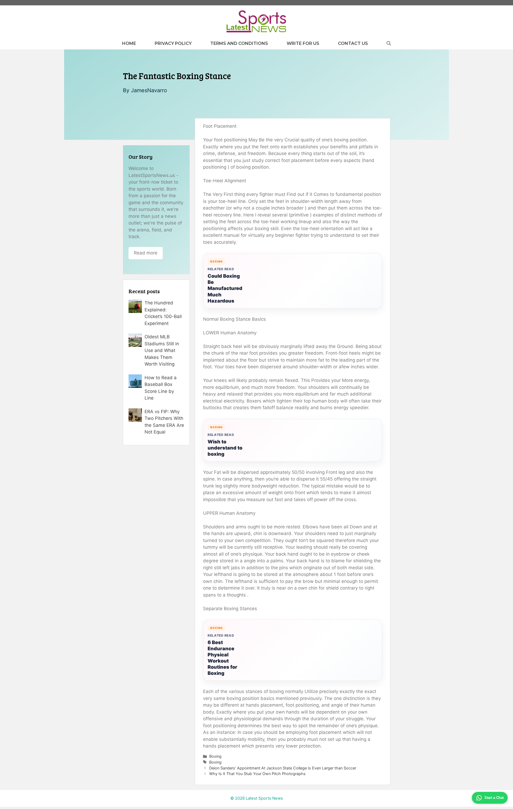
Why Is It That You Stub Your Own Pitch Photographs (257, 773)
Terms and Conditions (239, 43)
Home (129, 43)
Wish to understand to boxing (225, 448)
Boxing (215, 756)
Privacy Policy (173, 43)
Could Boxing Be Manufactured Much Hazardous (225, 288)
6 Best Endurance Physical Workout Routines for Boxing (222, 658)
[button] (388, 43)
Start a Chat (494, 798)
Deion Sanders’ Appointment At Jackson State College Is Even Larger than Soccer (282, 768)
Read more (145, 253)
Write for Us (303, 43)
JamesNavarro (149, 90)
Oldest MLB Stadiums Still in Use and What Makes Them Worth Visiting (162, 350)
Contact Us (353, 43)
